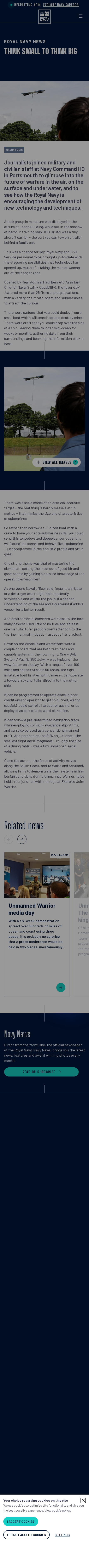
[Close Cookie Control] (83, 1500)
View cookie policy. (57, 1510)
